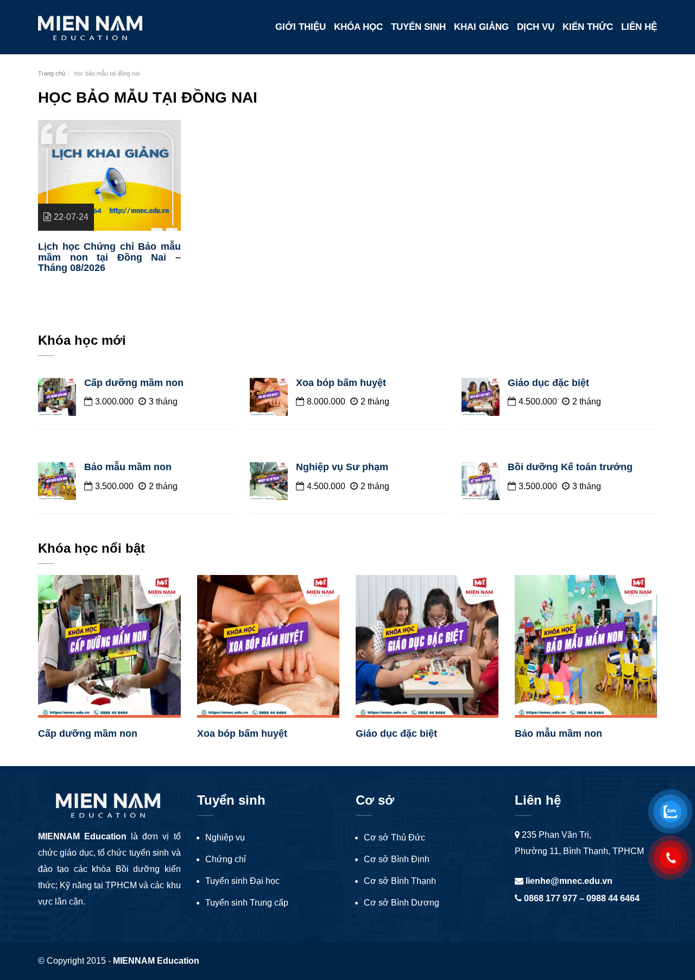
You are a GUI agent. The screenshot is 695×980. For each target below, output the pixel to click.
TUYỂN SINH (418, 27)
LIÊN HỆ (639, 27)
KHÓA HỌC (358, 27)
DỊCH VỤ (535, 27)
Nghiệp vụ (225, 837)
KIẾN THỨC (588, 27)
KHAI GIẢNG (481, 27)
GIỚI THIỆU (300, 27)
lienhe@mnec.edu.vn (567, 881)
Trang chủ (51, 73)
